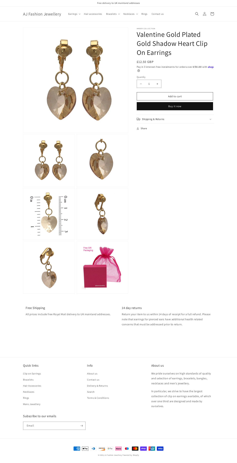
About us (92, 373)
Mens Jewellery (31, 404)
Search (91, 391)
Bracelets (28, 379)
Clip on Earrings (32, 373)
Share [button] (144, 128)
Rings (26, 397)
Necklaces (28, 391)
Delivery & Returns (97, 385)
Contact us (93, 379)
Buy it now (174, 106)
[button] (74, 14)
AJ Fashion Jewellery (113, 455)
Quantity (141, 77)
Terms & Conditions (98, 397)
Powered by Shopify (130, 455)
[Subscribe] (81, 426)
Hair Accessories (32, 385)
